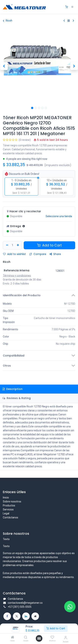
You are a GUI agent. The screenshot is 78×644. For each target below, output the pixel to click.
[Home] (12, 637)
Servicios (8, 509)
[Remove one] (7, 245)
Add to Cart (57, 628)
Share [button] (57, 254)
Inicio (6, 497)
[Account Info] (65, 637)
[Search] (25, 637)
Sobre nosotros (12, 501)
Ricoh (9, 20)
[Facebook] (7, 616)
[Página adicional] (35, 616)
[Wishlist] (52, 637)
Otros (7, 366)
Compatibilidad (13, 355)
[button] (4, 66)
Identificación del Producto (22, 295)
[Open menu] (39, 638)
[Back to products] (68, 21)
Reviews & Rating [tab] (18, 398)
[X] (16, 616)
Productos (9, 505)
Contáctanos (10, 517)
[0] (66, 7)
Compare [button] (39, 254)
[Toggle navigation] (72, 6)
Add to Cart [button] (51, 245)
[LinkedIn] (26, 616)
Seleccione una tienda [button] (59, 216)
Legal (6, 513)
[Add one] (18, 245)
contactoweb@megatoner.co (25, 602)
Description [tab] (14, 389)
